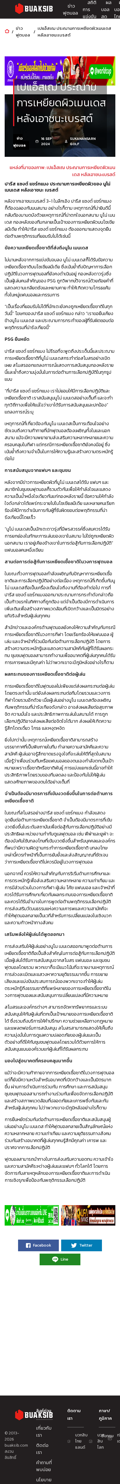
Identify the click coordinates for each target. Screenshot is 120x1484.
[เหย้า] (7, 31)
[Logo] (34, 9)
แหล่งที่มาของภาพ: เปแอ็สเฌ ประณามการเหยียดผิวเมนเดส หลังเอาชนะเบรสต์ (62, 171)
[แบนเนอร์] (60, 71)
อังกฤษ (104, 1436)
